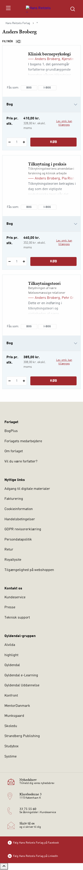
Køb (53, 142)
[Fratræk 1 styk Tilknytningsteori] (9, 381)
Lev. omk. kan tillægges (64, 123)
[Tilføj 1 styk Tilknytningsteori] (24, 381)
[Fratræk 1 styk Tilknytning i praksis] (9, 261)
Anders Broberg (47, 59)
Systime (10, 756)
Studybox (11, 746)
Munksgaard (14, 716)
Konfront (11, 695)
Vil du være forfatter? (20, 461)
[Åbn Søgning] (72, 9)
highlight (11, 655)
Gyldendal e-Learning (21, 675)
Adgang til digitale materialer (27, 489)
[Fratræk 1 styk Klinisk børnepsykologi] (9, 142)
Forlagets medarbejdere (23, 441)
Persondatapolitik (18, 539)
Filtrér (7, 41)
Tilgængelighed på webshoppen (29, 570)
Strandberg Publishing (22, 736)
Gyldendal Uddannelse (21, 685)
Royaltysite (12, 560)
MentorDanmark (17, 706)
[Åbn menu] (8, 9)
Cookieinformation (18, 509)
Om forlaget (13, 451)
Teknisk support (17, 617)
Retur (8, 549)
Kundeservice (14, 597)
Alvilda (9, 645)
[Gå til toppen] (4, 866)
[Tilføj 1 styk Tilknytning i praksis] (24, 261)
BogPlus (11, 431)
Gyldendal (12, 665)
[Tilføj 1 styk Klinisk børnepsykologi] (24, 142)
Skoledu (10, 726)
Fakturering (13, 499)
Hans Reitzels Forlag (18, 23)
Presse (9, 607)
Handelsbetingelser (19, 519)
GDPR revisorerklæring (22, 529)
